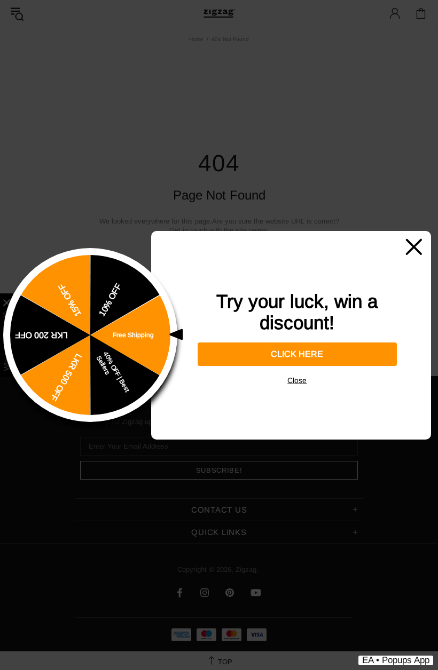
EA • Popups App (395, 660)
